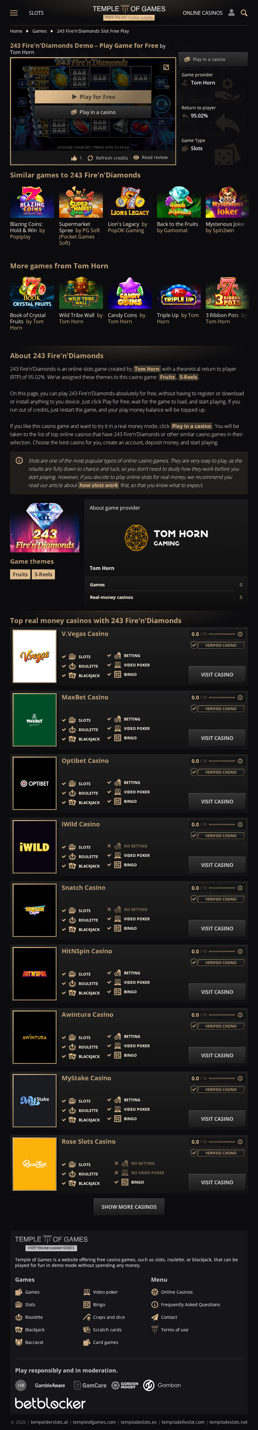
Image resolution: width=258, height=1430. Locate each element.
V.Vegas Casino (85, 634)
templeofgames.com (94, 1422)
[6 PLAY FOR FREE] (179, 201)
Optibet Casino (85, 761)
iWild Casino (81, 824)
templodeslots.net (229, 1422)
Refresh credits (112, 158)
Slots (36, 12)
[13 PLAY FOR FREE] (81, 201)
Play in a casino (209, 59)
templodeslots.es (139, 1422)
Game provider (197, 75)
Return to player (199, 108)
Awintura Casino (87, 1015)
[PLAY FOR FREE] (32, 201)
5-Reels (188, 377)
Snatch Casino (83, 888)
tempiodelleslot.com (183, 1422)
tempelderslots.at (49, 1422)
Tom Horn (147, 368)
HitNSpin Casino (87, 951)
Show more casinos (129, 1206)
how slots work (98, 485)
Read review (155, 157)
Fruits (167, 377)
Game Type (193, 140)
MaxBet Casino (85, 697)
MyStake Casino (86, 1078)
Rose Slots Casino (88, 1141)
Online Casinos (203, 12)
